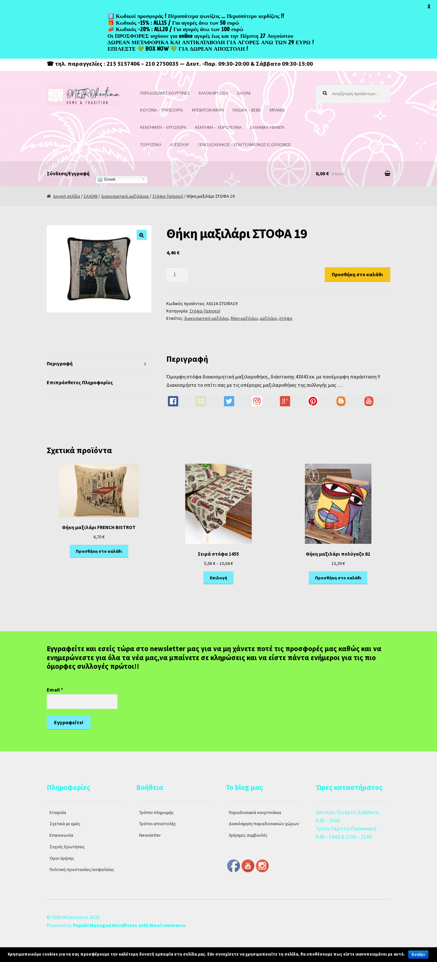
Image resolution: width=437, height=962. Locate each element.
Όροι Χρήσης (62, 858)
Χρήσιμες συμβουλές (248, 835)
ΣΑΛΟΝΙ (243, 93)
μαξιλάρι (268, 318)
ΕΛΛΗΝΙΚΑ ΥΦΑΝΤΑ (267, 127)
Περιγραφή (60, 363)
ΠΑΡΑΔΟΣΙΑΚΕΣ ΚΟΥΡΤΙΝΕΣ (165, 93)
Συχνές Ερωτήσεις (67, 847)
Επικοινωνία (61, 835)
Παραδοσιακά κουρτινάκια (255, 812)
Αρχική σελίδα (66, 196)
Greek (109, 179)
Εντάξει (418, 954)
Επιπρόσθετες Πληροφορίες (80, 382)
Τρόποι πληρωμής (156, 812)
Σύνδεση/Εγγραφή (68, 173)
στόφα (285, 318)
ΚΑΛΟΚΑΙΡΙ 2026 (213, 93)
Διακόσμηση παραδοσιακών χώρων (264, 823)
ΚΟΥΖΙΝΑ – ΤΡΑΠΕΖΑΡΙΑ (161, 110)
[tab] (99, 363)
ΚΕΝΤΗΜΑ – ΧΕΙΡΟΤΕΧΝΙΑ (218, 127)
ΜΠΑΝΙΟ (277, 110)
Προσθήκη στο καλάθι (357, 274)
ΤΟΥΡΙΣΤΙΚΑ (150, 144)
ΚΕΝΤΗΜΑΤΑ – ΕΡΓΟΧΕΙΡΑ (163, 127)
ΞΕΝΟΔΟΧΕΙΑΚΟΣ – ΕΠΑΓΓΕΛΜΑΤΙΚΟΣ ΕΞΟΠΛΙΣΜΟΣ (244, 144)
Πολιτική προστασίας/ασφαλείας (82, 869)
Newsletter (150, 835)
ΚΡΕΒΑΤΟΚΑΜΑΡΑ (208, 110)
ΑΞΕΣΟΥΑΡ (179, 144)
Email (55, 689)
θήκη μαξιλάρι (244, 318)
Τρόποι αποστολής (157, 823)
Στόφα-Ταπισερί (167, 196)
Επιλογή (218, 578)
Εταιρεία (58, 812)
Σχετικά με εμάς (65, 823)
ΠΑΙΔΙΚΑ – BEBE (247, 110)
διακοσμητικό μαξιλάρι (206, 318)
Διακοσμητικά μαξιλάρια (125, 196)
